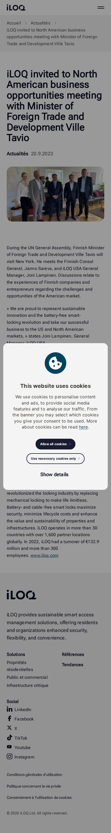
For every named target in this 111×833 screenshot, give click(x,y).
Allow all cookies (53, 444)
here (83, 427)
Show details (54, 474)
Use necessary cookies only (53, 458)
